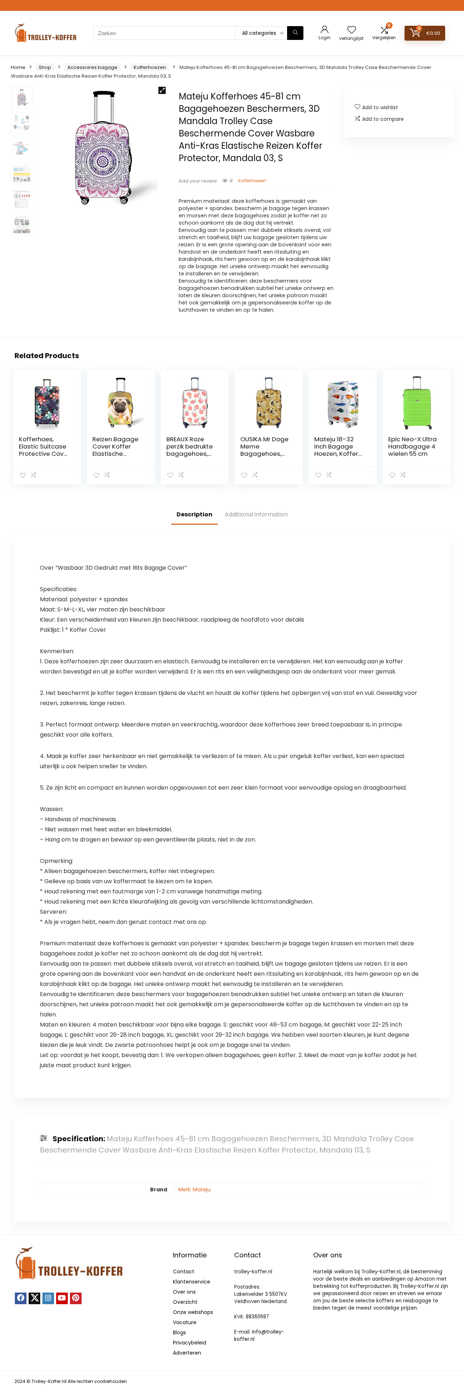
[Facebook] (20, 1298)
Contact (183, 1271)
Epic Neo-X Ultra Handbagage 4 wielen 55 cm (412, 446)
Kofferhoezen (150, 67)
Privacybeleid (189, 1342)
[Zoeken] (295, 33)
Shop (45, 67)
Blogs (179, 1332)
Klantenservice (191, 1281)
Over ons (184, 1291)
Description (194, 514)
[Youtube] (62, 1298)
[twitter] (34, 1298)
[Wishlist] (351, 30)
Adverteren (187, 1352)
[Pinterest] (76, 1298)
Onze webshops (193, 1312)
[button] (162, 90)
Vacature (184, 1322)
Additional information (256, 514)
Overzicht (185, 1302)
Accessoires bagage (92, 67)
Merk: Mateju (194, 1189)
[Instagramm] (48, 1298)
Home (18, 67)
